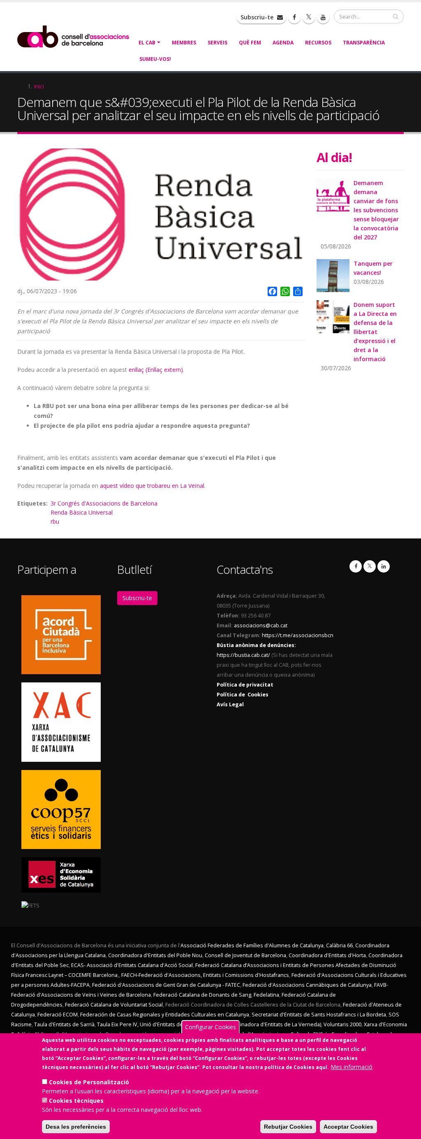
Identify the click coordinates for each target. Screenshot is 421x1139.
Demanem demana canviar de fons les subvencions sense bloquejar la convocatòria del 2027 (376, 210)
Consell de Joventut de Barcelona (245, 955)
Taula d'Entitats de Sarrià (64, 1024)
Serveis (217, 42)
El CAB (147, 42)
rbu (55, 521)
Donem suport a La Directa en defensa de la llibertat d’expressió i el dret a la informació (375, 332)
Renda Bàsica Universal (82, 512)
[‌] (294, 17)
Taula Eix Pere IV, (118, 1024)
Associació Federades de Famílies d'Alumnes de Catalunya (252, 945)
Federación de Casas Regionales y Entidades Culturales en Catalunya (164, 1014)
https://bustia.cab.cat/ (243, 655)
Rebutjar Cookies (288, 1126)
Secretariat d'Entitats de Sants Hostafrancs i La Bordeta (319, 1014)
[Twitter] (369, 566)
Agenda (283, 42)
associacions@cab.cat (260, 625)
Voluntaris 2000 (342, 1024)
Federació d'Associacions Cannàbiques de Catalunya (307, 984)
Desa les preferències (76, 1126)
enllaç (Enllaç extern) (156, 369)
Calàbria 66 (339, 945)
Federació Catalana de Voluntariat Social (114, 1004)
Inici (39, 86)
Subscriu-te (258, 17)
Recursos (318, 42)
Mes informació (351, 1067)
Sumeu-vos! (155, 59)
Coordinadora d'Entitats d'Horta (327, 955)
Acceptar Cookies (348, 1126)
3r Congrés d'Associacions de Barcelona (104, 503)
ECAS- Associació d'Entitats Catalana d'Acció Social (132, 965)
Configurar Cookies (210, 1027)
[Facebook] (355, 566)
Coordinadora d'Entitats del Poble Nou (155, 955)
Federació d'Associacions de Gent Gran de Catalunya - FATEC (166, 984)
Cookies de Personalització (89, 1082)
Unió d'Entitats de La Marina (174, 1024)
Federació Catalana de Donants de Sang (202, 994)
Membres (184, 42)
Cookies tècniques (76, 1100)
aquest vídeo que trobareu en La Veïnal (152, 485)
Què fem (250, 42)
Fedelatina (266, 994)
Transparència (364, 42)
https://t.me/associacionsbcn (297, 635)
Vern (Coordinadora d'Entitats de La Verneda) (265, 1024)
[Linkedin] (383, 566)
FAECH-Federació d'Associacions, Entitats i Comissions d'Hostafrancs (205, 975)
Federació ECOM (57, 1014)
